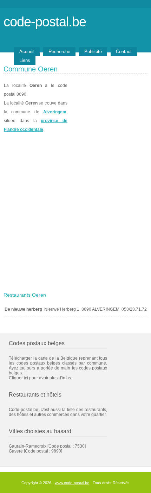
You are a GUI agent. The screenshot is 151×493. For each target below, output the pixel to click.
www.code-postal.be (72, 483)
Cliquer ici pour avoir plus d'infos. (40, 377)
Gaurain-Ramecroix (27, 446)
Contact (124, 51)
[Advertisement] (75, 210)
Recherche (59, 51)
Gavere (16, 451)
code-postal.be (45, 21)
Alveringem (54, 111)
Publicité (93, 51)
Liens (24, 60)
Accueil (26, 51)
